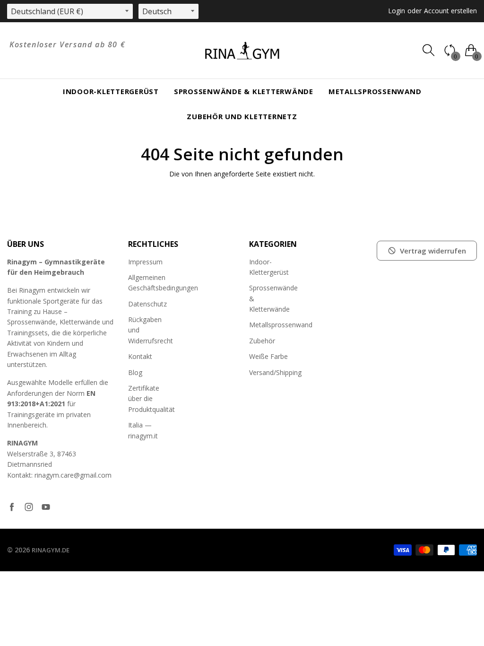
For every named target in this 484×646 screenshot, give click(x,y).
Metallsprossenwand (375, 91)
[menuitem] (110, 91)
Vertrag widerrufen (433, 250)
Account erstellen (450, 10)
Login (396, 10)
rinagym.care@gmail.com (73, 475)
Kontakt (140, 356)
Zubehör (262, 340)
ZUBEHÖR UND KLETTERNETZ (242, 116)
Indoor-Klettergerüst (111, 91)
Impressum (145, 261)
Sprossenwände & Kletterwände (243, 91)
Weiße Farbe (268, 356)
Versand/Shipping (275, 372)
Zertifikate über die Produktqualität (151, 399)
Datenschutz (147, 303)
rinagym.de (50, 550)
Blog (135, 372)
